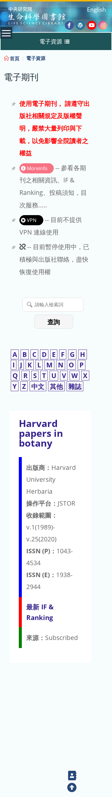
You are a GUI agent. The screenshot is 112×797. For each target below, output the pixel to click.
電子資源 (35, 58)
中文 (38, 386)
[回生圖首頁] (44, 16)
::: (107, 57)
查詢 (53, 322)
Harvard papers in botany (41, 433)
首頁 (14, 58)
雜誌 (75, 386)
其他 (56, 386)
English (96, 9)
